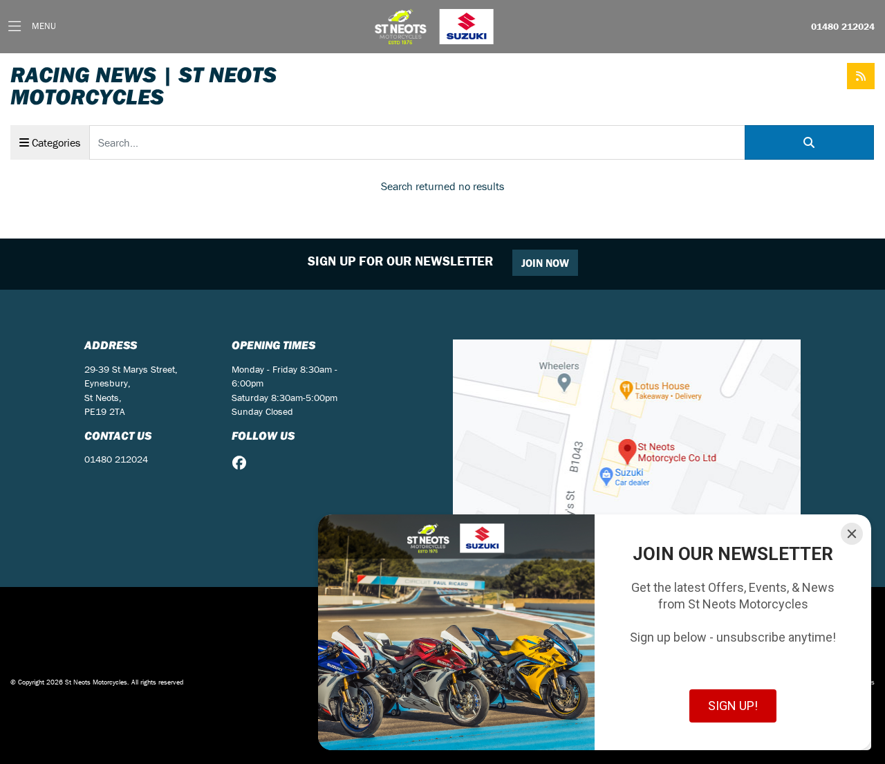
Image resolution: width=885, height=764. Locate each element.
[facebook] (243, 463)
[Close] (852, 534)
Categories (54, 142)
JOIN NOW (545, 263)
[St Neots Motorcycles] (435, 27)
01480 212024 (843, 26)
